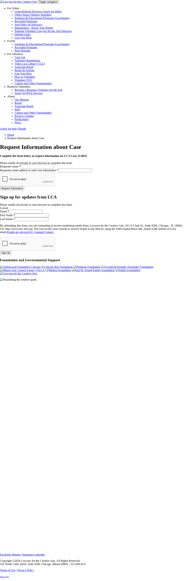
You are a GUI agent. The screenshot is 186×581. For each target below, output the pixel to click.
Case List (20, 57)
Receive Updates (24, 116)
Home (10, 134)
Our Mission (22, 99)
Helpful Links (23, 34)
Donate (22, 128)
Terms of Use (7, 570)
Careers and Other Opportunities (33, 83)
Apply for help (8, 128)
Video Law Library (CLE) (30, 63)
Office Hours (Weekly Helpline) (33, 14)
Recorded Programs (26, 21)
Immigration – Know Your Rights (34, 27)
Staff (17, 109)
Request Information (12, 188)
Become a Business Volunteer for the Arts (38, 89)
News (18, 122)
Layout (4, 208)
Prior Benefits (22, 50)
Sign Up (5, 252)
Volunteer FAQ (23, 80)
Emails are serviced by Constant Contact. (30, 232)
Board (18, 102)
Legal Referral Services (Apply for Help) (38, 11)
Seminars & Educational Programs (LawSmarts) (42, 18)
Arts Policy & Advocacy (29, 24)
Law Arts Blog (23, 37)
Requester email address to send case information (29, 170)
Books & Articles (24, 70)
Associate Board (24, 67)
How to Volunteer (25, 76)
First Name (7, 215)
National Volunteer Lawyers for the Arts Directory (43, 31)
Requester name (10, 166)
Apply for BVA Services (29, 93)
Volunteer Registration (27, 60)
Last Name (7, 219)
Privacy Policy (25, 570)
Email (4, 211)
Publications (22, 119)
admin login (4, 577)
